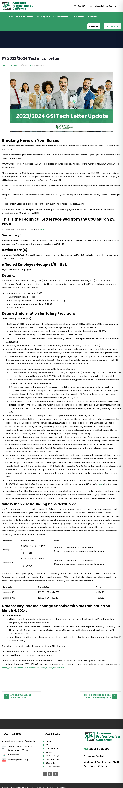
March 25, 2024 (10, 65)
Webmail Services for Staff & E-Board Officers (101, 764)
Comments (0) (38, 65)
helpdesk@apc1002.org (105, 6)
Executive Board (53, 759)
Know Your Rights (53, 755)
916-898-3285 (80, 6)
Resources (93, 16)
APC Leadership (60, 16)
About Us (20, 16)
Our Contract (52, 748)
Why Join (45, 16)
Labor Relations (53, 766)
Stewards (50, 763)
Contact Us (78, 16)
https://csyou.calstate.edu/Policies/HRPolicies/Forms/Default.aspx (33, 667)
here (42, 229)
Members (32, 16)
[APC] (17, 6)
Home (11, 16)
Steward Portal (94, 756)
